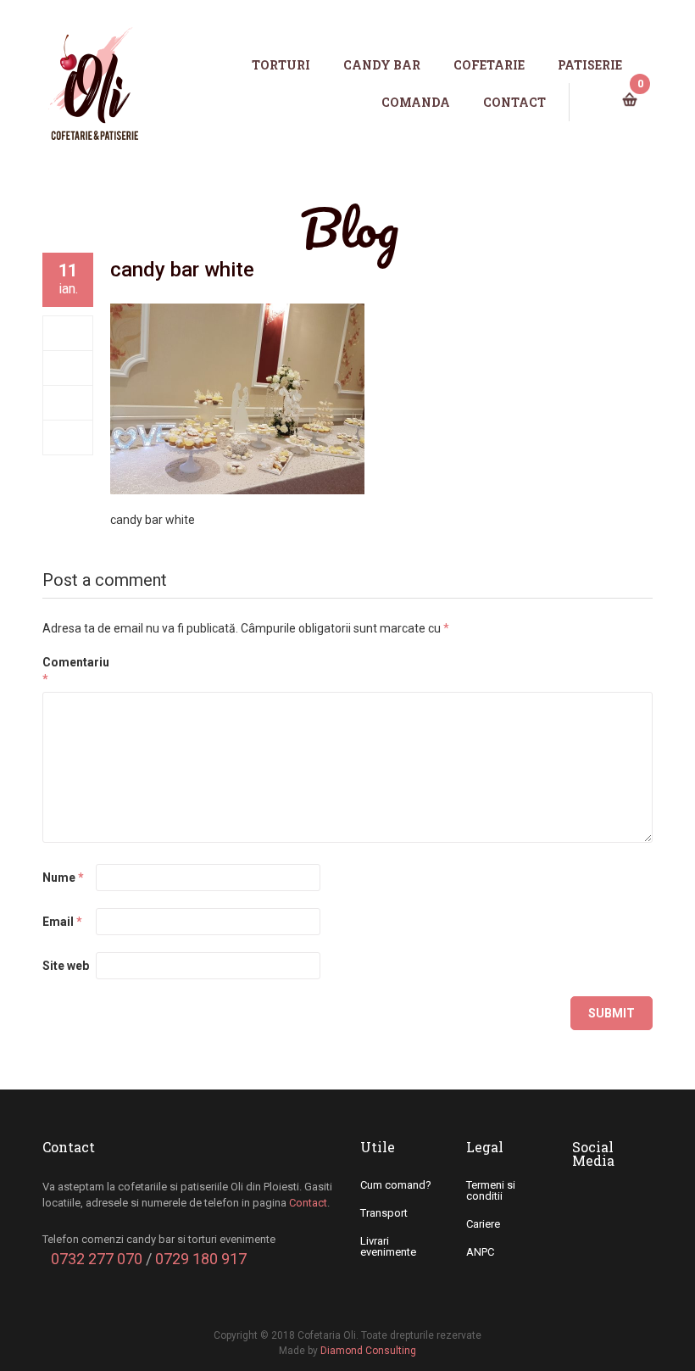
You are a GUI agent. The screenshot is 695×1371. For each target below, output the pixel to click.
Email (62, 921)
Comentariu (67, 670)
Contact (308, 1202)
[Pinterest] (68, 437)
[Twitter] (68, 368)
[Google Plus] (68, 403)
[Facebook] (68, 333)
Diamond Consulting (368, 1351)
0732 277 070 (96, 1259)
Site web (65, 966)
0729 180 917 (201, 1259)
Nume (63, 877)
